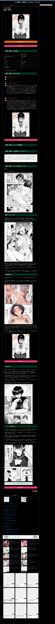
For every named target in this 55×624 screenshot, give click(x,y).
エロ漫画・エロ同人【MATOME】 (9, 523)
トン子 (5, 495)
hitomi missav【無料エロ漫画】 (8, 503)
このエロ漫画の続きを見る (21, 41)
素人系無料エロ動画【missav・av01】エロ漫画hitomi (12, 529)
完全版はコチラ (21, 139)
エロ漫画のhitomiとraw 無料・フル (9, 517)
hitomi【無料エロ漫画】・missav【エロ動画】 (11, 506)
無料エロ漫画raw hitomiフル (8, 526)
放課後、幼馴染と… (10, 495)
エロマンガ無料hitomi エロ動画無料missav (10, 520)
